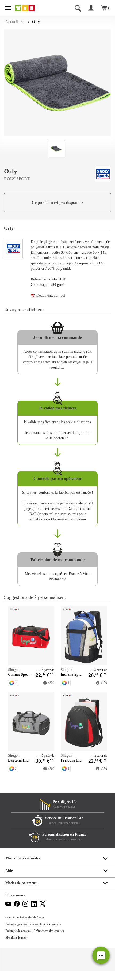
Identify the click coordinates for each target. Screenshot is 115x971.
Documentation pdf (50, 295)
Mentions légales (16, 937)
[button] (101, 955)
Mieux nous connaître (22, 858)
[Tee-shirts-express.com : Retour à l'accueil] (31, 8)
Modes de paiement (21, 883)
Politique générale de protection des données (33, 924)
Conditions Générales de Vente (24, 917)
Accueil (11, 21)
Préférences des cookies (49, 931)
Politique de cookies (18, 931)
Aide (9, 871)
